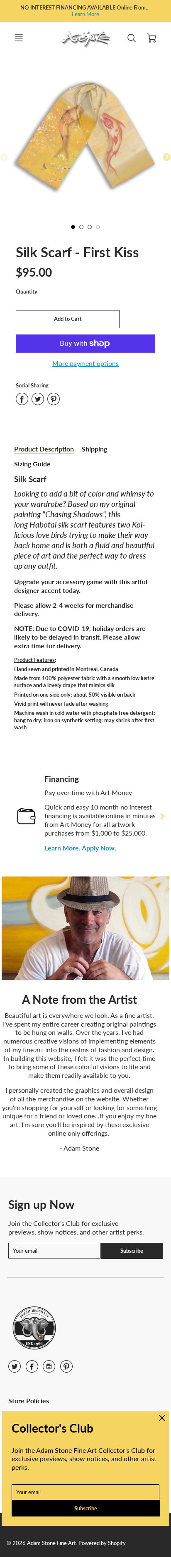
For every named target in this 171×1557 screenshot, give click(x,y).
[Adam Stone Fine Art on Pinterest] (66, 1369)
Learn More (85, 14)
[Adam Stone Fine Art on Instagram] (49, 1369)
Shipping (94, 449)
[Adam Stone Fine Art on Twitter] (14, 1369)
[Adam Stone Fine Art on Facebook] (32, 1369)
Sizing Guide (32, 464)
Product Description (44, 449)
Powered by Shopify (102, 1543)
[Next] (162, 816)
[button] (68, 319)
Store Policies (28, 1400)
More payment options (85, 363)
